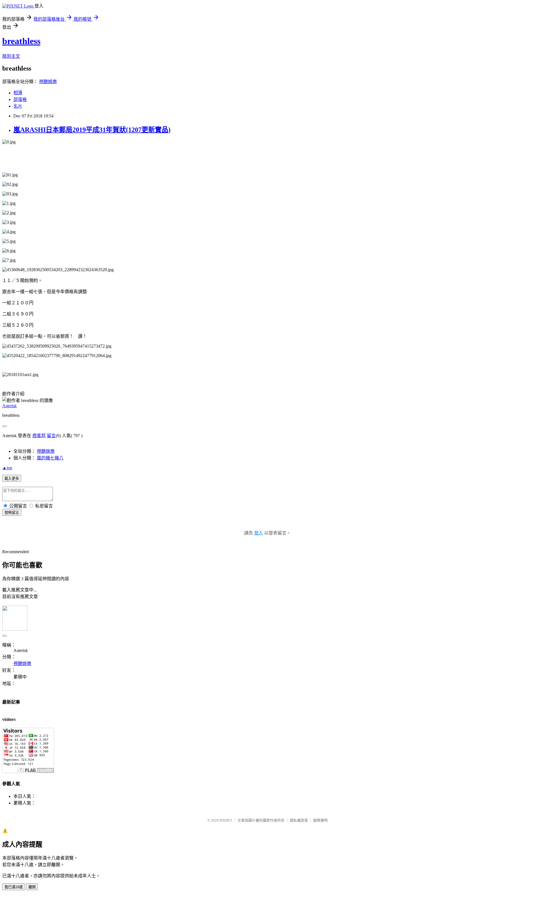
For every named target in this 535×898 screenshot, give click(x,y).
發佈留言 (11, 513)
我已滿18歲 (13, 887)
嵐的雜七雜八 (50, 458)
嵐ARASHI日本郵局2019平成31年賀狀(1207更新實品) (92, 129)
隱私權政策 (299, 820)
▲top (7, 467)
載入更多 (11, 478)
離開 (32, 887)
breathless (21, 41)
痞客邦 (39, 435)
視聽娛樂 (48, 81)
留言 (51, 435)
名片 (17, 106)
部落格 (20, 99)
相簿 (17, 92)
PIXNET (226, 820)
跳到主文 (11, 56)
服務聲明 (320, 820)
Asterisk (9, 405)
